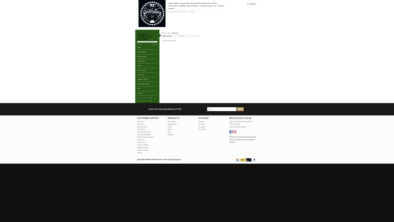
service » (192, 11)
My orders (202, 124)
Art (215, 6)
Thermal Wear (192, 6)
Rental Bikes (196, 3)
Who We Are (141, 129)
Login (170, 11)
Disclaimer (140, 140)
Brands (171, 8)
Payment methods (143, 145)
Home (171, 3)
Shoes (214, 3)
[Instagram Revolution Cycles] (234, 132)
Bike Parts (206, 3)
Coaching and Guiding (144, 132)
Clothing (182, 6)
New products (172, 124)
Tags (168, 33)
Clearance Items (206, 6)
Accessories (185, 3)
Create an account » (182, 11)
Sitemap (139, 153)
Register (201, 121)
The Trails (140, 121)
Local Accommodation (144, 134)
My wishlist (202, 129)
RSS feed (170, 134)
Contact (220, 6)
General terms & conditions (145, 137)
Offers (170, 127)
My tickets (202, 127)
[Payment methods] (238, 160)
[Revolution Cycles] (152, 14)
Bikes (176, 3)
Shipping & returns (143, 147)
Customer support (142, 150)
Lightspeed (176, 159)
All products (144, 99)
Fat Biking (140, 124)
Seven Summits (142, 127)
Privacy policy (141, 142)
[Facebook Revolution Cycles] (231, 132)
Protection (173, 6)
